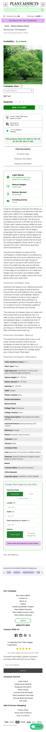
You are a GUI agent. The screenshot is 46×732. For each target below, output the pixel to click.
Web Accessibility (23, 716)
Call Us (23, 621)
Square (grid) (15, 534)
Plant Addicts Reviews (23, 609)
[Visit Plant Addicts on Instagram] (20, 635)
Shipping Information (23, 164)
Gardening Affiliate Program (23, 607)
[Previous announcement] (3, 20)
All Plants (17, 572)
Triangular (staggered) (31, 534)
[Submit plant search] (42, 10)
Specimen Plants (28, 572)
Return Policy (23, 690)
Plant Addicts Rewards (23, 615)
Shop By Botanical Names (23, 698)
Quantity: (8, 102)
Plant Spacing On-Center (18, 520)
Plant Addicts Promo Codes (23, 612)
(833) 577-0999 (23, 625)
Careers (23, 604)
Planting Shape (13, 490)
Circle (31, 494)
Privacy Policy (23, 710)
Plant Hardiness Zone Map (23, 695)
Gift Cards (23, 701)
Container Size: (13, 86)
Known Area (23, 498)
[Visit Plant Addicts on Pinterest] (25, 635)
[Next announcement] (43, 20)
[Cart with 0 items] (43, 4)
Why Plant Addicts (23, 595)
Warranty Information (23, 159)
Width (10, 512)
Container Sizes (23, 154)
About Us (23, 601)
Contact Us (23, 598)
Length (11, 503)
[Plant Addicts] (24, 4)
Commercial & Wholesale (23, 692)
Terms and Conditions (23, 713)
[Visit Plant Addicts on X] (29, 635)
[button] (6, 4)
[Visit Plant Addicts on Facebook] (16, 635)
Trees (8, 572)
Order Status (23, 681)
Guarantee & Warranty (23, 684)
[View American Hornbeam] (39, 107)
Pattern (10, 529)
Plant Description (23, 149)
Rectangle (15, 494)
